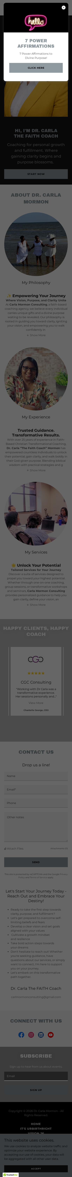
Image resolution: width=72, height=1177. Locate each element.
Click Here (36, 67)
